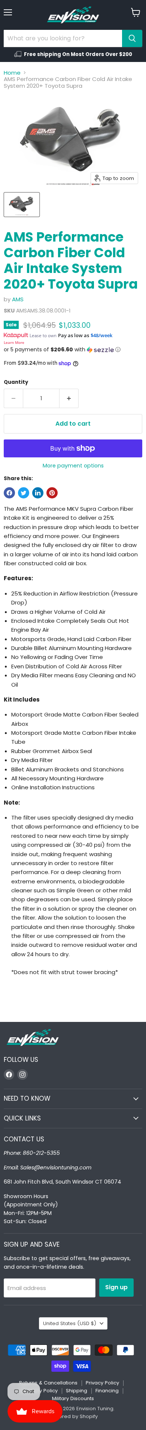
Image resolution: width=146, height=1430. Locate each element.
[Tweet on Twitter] (23, 492)
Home (12, 72)
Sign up (116, 1287)
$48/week (101, 335)
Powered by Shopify (73, 1416)
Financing (107, 1390)
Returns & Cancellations (48, 1382)
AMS (18, 299)
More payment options (73, 466)
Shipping (76, 1390)
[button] (73, 350)
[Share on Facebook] (9, 492)
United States (69, 1323)
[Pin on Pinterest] (52, 492)
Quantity (16, 382)
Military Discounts (73, 1398)
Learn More (14, 342)
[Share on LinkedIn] (37, 492)
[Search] (132, 38)
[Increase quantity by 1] (69, 398)
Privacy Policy (102, 1382)
